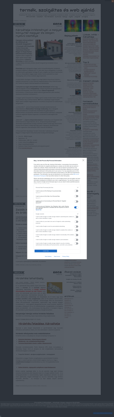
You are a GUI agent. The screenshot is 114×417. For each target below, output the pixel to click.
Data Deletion (48, 256)
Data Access (57, 256)
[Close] (83, 160)
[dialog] (57, 208)
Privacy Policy (65, 256)
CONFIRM (46, 251)
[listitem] (57, 187)
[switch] (76, 191)
